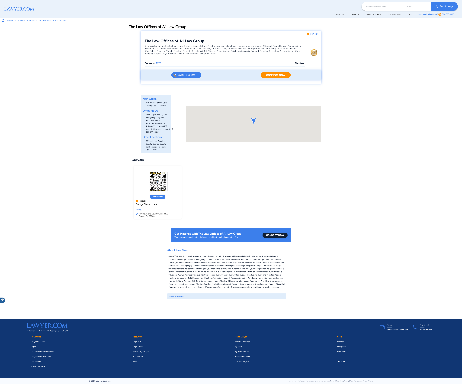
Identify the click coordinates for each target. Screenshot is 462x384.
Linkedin (340, 342)
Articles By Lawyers (141, 351)
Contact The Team (373, 14)
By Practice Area (242, 351)
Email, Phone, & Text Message (350, 381)
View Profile (157, 196)
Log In (411, 14)
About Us (355, 14)
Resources (340, 14)
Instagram (341, 346)
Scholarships (138, 356)
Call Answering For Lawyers (42, 351)
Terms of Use (334, 381)
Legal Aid (137, 342)
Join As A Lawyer (395, 14)
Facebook (341, 351)
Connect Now (275, 75)
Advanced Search (242, 342)
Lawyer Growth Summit (41, 356)
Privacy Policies (368, 381)
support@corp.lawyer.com (397, 329)
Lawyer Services (38, 342)
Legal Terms (138, 346)
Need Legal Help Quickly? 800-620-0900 (436, 14)
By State (238, 346)
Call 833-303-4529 (186, 75)
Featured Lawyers (242, 356)
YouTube (341, 361)
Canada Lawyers (242, 361)
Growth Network (38, 366)
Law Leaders (36, 361)
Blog (135, 361)
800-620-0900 (426, 329)
